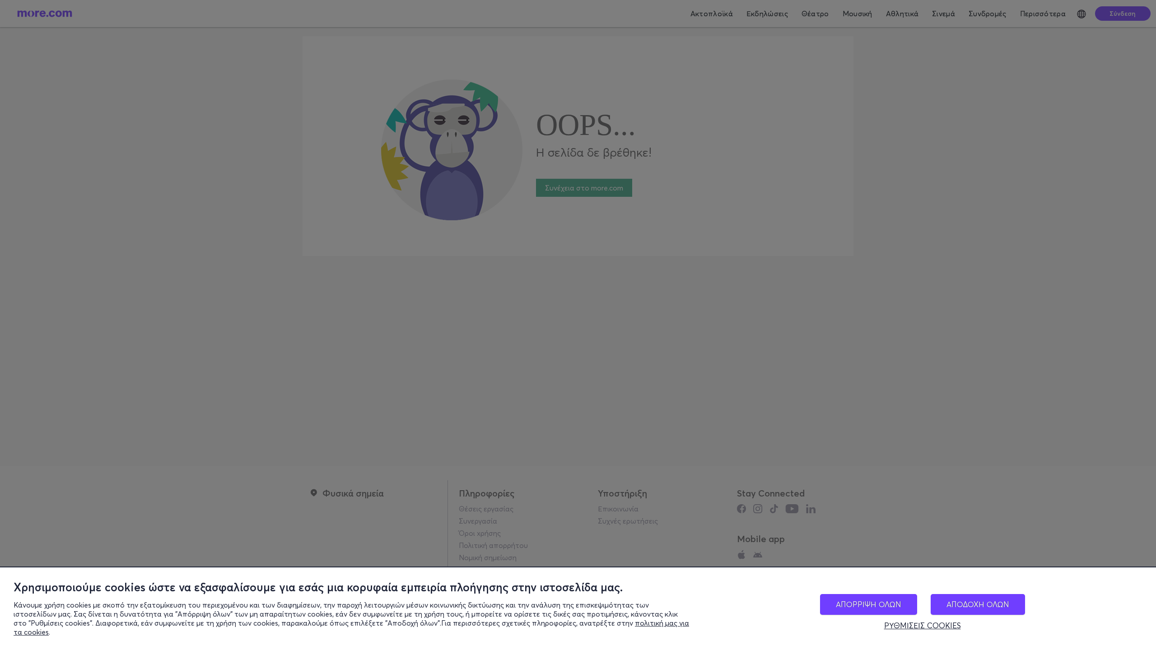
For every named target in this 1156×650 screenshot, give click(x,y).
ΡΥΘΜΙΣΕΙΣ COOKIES (922, 625)
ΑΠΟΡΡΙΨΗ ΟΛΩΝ (868, 604)
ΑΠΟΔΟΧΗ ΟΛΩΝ (977, 604)
